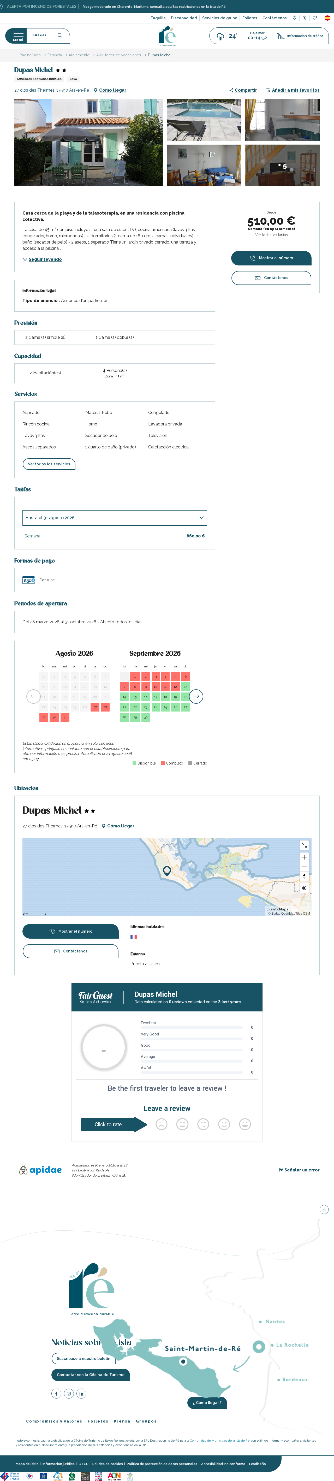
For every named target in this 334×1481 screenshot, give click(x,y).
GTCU (83, 1464)
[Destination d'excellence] (30, 1476)
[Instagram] (69, 1394)
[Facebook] (56, 1394)
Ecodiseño (257, 1464)
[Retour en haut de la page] (324, 1210)
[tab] (109, 518)
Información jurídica (59, 1464)
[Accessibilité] (304, 17)
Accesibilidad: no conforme (223, 1464)
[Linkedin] (81, 1394)
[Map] (294, 18)
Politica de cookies (107, 1464)
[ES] (327, 18)
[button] (327, 18)
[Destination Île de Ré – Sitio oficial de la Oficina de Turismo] (167, 36)
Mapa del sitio (27, 1464)
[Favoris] (315, 18)
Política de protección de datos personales (162, 1464)
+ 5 (282, 165)
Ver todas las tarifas (271, 235)
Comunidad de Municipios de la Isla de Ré (219, 1440)
